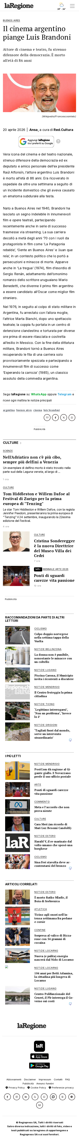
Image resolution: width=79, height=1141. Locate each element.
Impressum (45, 1079)
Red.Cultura (63, 130)
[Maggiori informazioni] (58, 142)
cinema (37, 410)
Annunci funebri (45, 1083)
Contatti (58, 1079)
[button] (7, 1096)
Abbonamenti (13, 1079)
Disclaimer (30, 1079)
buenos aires (24, 410)
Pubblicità (28, 1083)
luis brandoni (52, 410)
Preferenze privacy (62, 1087)
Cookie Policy (38, 1087)
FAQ (67, 1079)
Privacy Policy (16, 1087)
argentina (9, 410)
